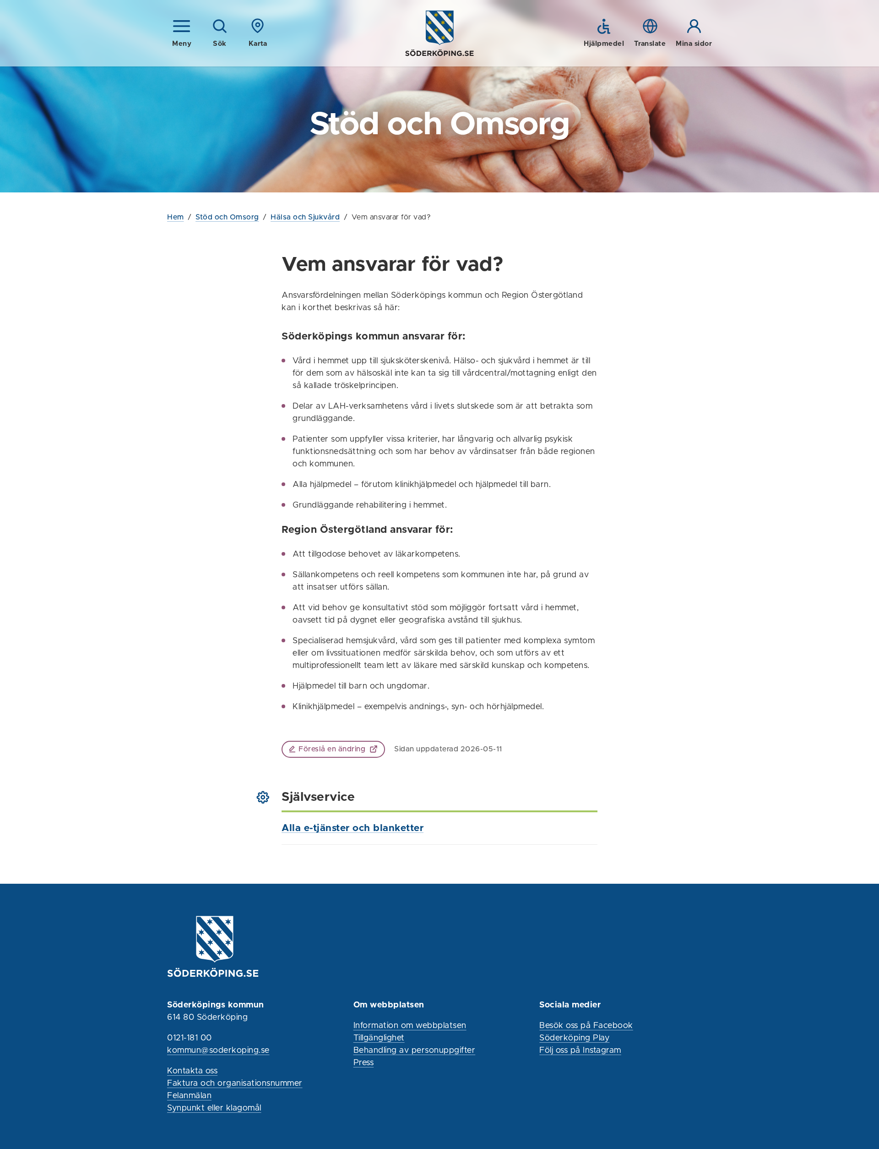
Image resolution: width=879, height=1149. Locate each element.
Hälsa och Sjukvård (305, 217)
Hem (175, 217)
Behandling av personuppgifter (414, 1050)
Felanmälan (189, 1096)
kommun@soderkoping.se (218, 1050)
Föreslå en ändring (331, 749)
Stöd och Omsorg (227, 217)
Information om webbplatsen (410, 1026)
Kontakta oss (192, 1071)
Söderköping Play (574, 1038)
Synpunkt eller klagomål (214, 1108)
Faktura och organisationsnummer (235, 1083)
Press (363, 1063)
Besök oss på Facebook (586, 1026)
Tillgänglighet (379, 1038)
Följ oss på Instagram (580, 1050)
